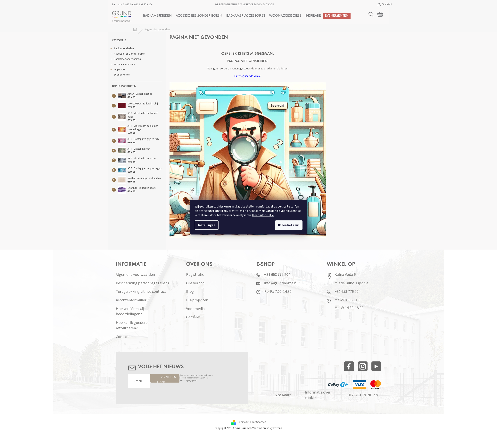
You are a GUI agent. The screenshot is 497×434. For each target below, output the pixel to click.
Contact (122, 337)
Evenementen (122, 75)
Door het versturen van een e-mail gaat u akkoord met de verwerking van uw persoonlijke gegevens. (196, 378)
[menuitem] (157, 16)
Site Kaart (283, 395)
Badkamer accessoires (127, 59)
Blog (190, 291)
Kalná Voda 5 (345, 274)
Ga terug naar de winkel (247, 76)
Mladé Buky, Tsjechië (351, 283)
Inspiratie (119, 70)
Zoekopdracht (434, 34)
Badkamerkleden (124, 48)
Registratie (195, 274)
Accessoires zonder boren (129, 54)
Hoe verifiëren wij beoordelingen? (130, 311)
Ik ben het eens (289, 225)
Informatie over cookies (317, 395)
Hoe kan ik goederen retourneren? (133, 325)
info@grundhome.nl (280, 283)
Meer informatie (263, 215)
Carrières (193, 317)
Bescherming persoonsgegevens (142, 283)
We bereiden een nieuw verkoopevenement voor (244, 4)
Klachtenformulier (131, 300)
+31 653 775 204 (143, 4)
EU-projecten (197, 300)
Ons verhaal (195, 283)
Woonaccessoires (124, 64)
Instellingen (206, 225)
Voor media (195, 309)
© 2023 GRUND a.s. (363, 395)
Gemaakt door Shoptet (252, 422)
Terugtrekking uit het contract (141, 291)
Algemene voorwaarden (135, 274)
